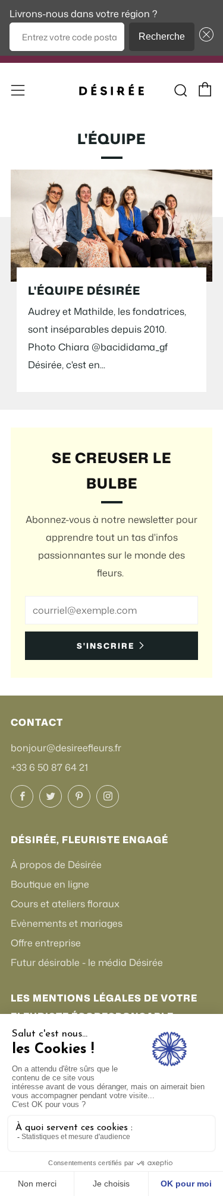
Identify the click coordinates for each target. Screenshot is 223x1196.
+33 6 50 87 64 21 (49, 767)
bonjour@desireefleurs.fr (66, 747)
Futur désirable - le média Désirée (87, 962)
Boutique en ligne (50, 884)
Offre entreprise (46, 942)
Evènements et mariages (67, 923)
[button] (203, 37)
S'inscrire (105, 645)
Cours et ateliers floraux (65, 903)
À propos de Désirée (56, 864)
